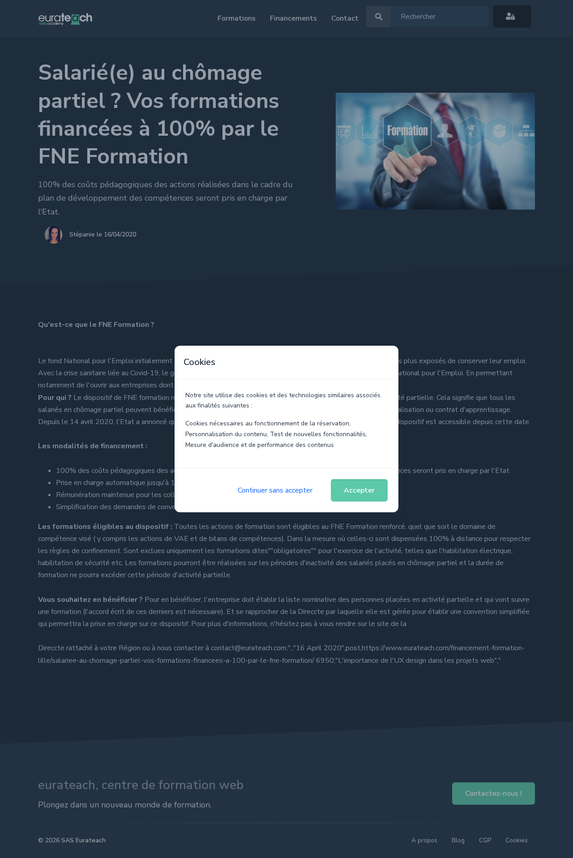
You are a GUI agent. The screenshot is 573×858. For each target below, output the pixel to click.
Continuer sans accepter (275, 490)
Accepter (359, 490)
